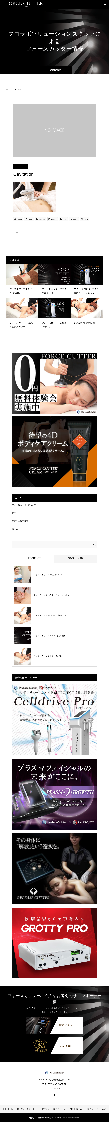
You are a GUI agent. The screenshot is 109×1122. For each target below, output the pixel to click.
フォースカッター (33, 558)
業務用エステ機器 (20, 521)
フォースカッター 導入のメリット (48, 575)
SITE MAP (101, 1109)
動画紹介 (46, 1109)
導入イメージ (59, 1109)
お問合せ (89, 1109)
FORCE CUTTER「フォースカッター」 (21, 1109)
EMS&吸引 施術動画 (84, 323)
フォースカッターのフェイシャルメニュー (52, 595)
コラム (15, 529)
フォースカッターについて (24, 505)
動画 (14, 513)
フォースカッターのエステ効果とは (49, 636)
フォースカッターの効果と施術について (51, 615)
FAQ (71, 1109)
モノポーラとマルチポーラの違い (48, 656)
